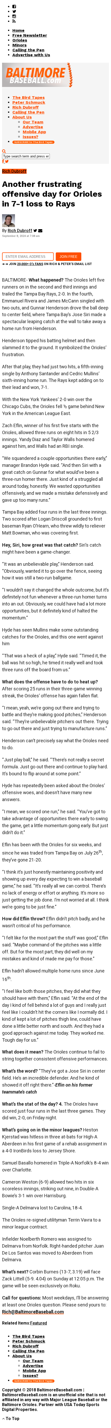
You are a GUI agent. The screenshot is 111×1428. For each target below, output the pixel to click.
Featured (38, 1323)
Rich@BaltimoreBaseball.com (33, 1311)
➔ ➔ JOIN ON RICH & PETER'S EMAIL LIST (47, 264)
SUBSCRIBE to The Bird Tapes (33, 142)
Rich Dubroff (20, 230)
